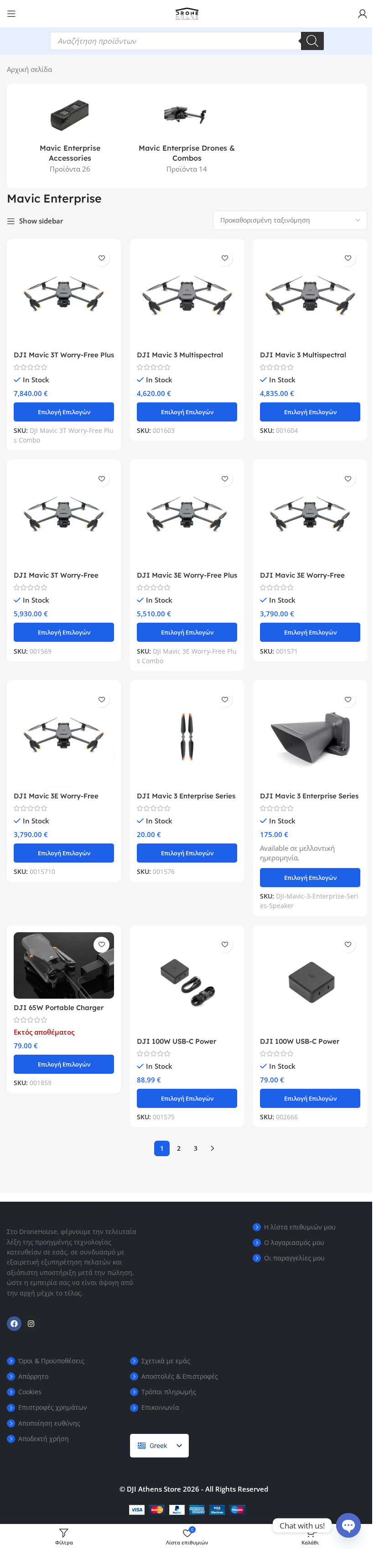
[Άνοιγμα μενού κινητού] (11, 14)
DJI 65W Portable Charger (59, 1007)
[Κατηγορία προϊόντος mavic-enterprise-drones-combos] (187, 136)
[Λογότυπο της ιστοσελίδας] (187, 12)
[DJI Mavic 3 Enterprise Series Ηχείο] (310, 737)
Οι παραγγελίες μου (294, 1258)
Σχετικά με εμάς (165, 1360)
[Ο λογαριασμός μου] (362, 14)
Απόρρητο (33, 1376)
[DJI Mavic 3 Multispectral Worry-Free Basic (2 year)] (310, 296)
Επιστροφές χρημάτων (52, 1407)
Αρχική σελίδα (29, 69)
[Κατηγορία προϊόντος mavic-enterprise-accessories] (70, 136)
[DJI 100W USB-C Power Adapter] (187, 982)
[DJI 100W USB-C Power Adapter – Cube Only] (310, 982)
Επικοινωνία (160, 1407)
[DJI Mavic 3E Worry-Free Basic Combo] (310, 516)
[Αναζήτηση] (312, 41)
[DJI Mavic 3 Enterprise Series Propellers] (187, 737)
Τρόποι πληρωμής (168, 1391)
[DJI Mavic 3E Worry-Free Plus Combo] (187, 516)
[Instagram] (31, 1323)
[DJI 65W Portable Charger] (64, 965)
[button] (64, 412)
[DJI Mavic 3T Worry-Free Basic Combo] (64, 516)
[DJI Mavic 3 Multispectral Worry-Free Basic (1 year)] (187, 296)
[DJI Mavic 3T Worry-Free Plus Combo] (64, 296)
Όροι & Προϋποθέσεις (51, 1360)
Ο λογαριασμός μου (294, 1242)
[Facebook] (14, 1323)
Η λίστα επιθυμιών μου (300, 1227)
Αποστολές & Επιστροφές (179, 1376)
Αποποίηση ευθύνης (49, 1423)
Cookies (30, 1391)
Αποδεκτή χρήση (43, 1438)
